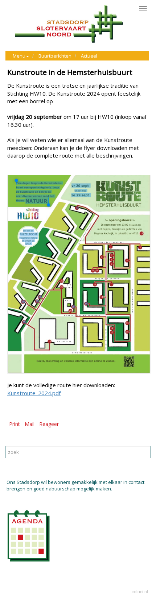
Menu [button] (19, 56)
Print (14, 424)
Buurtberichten (54, 56)
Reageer (49, 424)
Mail (29, 424)
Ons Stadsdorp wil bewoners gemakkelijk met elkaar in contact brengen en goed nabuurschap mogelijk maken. (75, 485)
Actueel (89, 56)
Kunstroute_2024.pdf (34, 393)
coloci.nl (140, 591)
